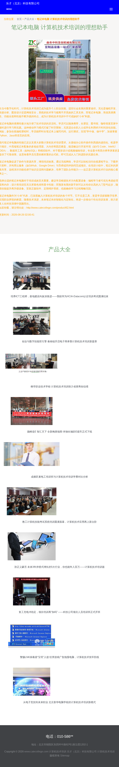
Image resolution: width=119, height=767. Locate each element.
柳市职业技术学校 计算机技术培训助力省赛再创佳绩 (59, 386)
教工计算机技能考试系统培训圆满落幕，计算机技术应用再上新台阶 (59, 522)
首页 (19, 19)
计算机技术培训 (57, 751)
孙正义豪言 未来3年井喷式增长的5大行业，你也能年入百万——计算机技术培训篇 (59, 567)
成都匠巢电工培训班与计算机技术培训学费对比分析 (59, 476)
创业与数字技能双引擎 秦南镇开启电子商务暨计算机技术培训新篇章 (59, 341)
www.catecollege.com (36, 751)
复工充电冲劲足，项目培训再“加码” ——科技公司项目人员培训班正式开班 (59, 612)
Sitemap (64, 755)
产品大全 (29, 19)
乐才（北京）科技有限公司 (82, 751)
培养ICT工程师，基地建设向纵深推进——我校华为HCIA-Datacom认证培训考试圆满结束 (59, 296)
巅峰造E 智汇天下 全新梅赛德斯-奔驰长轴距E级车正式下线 (59, 431)
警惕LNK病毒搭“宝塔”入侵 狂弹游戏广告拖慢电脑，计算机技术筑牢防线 (59, 657)
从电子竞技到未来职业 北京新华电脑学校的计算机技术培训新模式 (59, 702)
